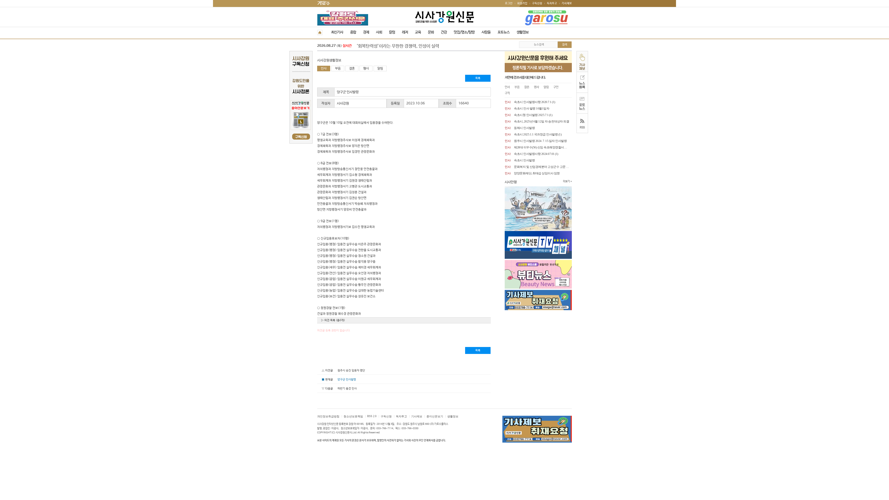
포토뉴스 (504, 32)
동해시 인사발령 (524, 128)
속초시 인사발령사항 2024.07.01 (534, 154)
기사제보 (567, 3)
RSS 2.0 (371, 416)
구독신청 (537, 3)
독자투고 (552, 3)
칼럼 (392, 32)
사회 (379, 32)
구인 (555, 87)
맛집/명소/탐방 (464, 32)
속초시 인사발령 (524, 160)
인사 (323, 68)
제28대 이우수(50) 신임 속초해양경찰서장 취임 (543, 147)
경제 (366, 32)
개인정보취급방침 (328, 416)
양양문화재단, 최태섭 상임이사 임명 (537, 173)
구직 (507, 93)
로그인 (509, 3)
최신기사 (337, 32)
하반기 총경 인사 (347, 388)
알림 (380, 68)
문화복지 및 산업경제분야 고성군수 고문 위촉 (543, 167)
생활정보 (522, 32)
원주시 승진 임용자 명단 (351, 370)
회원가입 (522, 3)
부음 (338, 68)
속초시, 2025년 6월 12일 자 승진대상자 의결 (541, 121)
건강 (444, 32)
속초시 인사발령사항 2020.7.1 (532, 102)
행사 (366, 68)
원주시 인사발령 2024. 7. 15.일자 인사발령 (540, 141)
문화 (431, 32)
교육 (418, 32)
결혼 (352, 68)
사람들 (486, 32)
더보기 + (567, 181)
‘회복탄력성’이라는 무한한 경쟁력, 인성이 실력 (398, 46)
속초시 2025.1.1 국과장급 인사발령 (536, 134)
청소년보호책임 (353, 416)
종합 (353, 32)
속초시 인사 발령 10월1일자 (531, 108)
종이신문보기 (434, 416)
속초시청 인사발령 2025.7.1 (531, 115)
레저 (405, 32)
